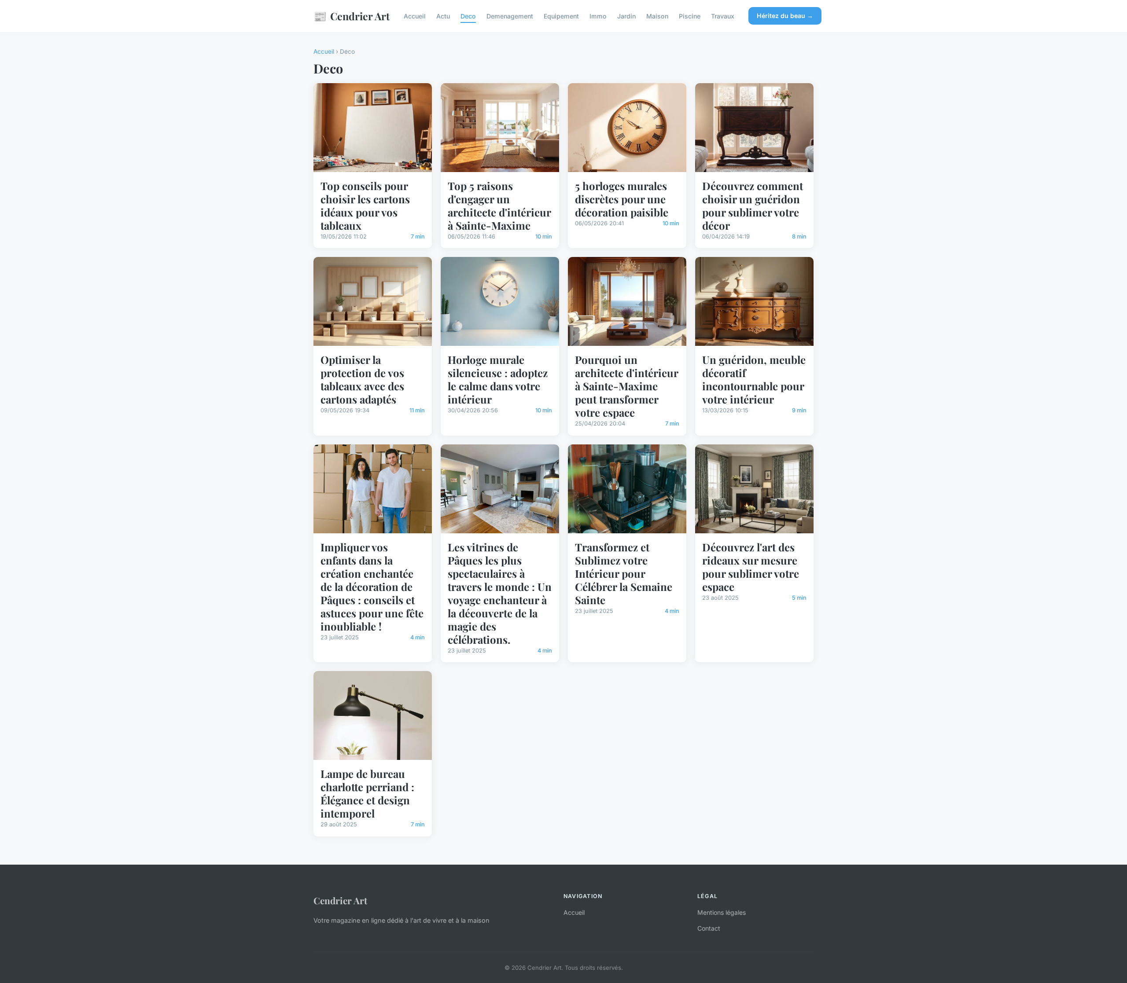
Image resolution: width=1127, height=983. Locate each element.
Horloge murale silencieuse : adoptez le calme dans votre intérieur (498, 379)
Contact (708, 928)
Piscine (689, 16)
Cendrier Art (351, 16)
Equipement (561, 16)
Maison (657, 16)
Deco (468, 16)
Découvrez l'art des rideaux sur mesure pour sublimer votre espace (750, 567)
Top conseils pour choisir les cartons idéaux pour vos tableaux (365, 205)
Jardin (626, 16)
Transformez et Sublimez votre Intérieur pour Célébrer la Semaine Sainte (623, 573)
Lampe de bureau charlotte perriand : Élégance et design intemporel (367, 793)
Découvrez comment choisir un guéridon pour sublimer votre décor (752, 205)
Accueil (415, 16)
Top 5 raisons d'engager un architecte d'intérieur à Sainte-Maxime (499, 205)
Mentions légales (721, 912)
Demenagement (509, 16)
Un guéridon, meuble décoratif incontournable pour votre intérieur (754, 379)
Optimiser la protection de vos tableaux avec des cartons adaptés (362, 379)
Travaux (722, 16)
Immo (598, 16)
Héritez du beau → (785, 15)
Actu (443, 16)
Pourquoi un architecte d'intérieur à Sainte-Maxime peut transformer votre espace (626, 385)
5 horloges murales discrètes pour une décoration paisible (621, 199)
